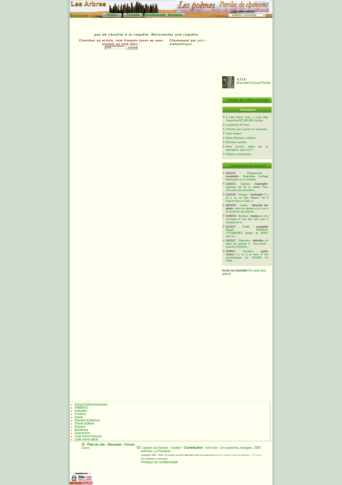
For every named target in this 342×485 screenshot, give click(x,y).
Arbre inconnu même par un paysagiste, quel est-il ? (247, 148)
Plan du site (96, 444)
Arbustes (81, 410)
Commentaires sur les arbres (248, 165)
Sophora (245, 183)
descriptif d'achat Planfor (253, 82)
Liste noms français (89, 436)
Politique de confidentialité (159, 462)
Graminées (83, 433)
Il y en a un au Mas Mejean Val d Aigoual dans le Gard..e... (247, 197)
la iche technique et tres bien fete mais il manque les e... (247, 219)
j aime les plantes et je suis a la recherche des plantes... (247, 210)
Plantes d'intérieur (87, 420)
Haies (79, 417)
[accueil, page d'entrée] (83, 444)
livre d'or (211, 447)
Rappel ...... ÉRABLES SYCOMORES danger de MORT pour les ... (247, 233)
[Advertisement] (147, 63)
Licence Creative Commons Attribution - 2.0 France (238, 455)
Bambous (81, 429)
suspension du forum (238, 124)
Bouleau (243, 215)
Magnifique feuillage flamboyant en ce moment (247, 178)
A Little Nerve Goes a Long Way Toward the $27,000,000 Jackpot (247, 119)
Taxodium (248, 251)
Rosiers (80, 426)
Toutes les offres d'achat (248, 100)
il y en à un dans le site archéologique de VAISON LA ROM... (247, 257)
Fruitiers (80, 414)
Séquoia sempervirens (238, 154)
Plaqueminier (254, 173)
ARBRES (81, 407)
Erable (246, 226)
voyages (246, 447)
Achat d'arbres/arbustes (91, 404)
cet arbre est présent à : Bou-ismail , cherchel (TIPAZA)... (247, 243)
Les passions (229, 447)
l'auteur (176, 447)
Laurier (244, 205)
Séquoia (242, 194)
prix (201, 40)
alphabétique (181, 44)
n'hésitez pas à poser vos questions (246, 129)
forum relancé (233, 133)
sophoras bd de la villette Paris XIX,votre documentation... (247, 189)
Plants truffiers (85, 423)
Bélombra (244, 240)
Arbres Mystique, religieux (241, 137)
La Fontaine (162, 451)
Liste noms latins (87, 439)
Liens (85, 448)
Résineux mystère (236, 142)
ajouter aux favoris (155, 447)
